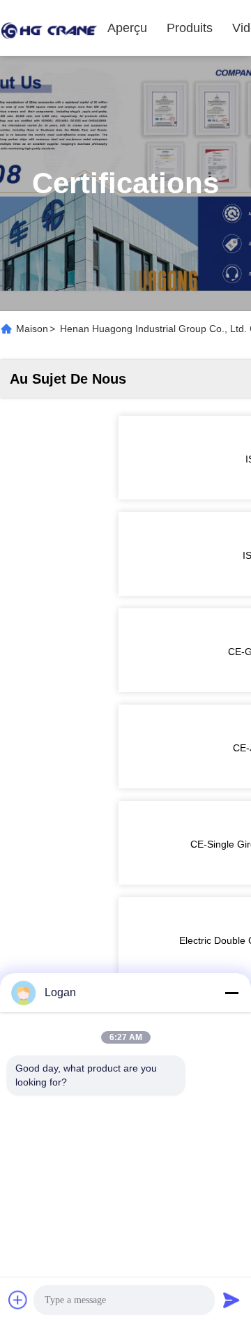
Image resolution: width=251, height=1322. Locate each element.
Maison (32, 328)
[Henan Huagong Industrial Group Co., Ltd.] (49, 27)
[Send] (231, 1299)
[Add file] (18, 1299)
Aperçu (127, 28)
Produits (190, 28)
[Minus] (231, 992)
